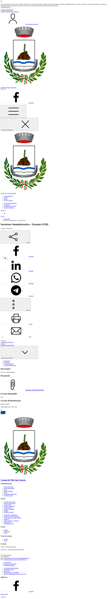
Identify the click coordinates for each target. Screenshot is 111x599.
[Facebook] (4, 213)
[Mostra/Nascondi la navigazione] (13, 111)
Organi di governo (8, 486)
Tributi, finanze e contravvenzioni (12, 517)
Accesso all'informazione (10, 203)
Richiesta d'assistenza (9, 565)
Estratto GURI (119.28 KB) (34, 390)
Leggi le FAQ (7, 562)
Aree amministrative (9, 488)
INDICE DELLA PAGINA (7, 358)
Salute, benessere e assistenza (11, 520)
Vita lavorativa (7, 504)
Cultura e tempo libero (9, 503)
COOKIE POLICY (6, 7)
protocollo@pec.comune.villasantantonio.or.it (15, 559)
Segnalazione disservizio (10, 564)
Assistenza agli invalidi (10, 206)
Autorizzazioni (7, 522)
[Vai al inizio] (1, 409)
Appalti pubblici (8, 507)
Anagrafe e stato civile (9, 502)
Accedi (2, 216)
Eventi (5, 540)
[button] (8, 196)
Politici (5, 492)
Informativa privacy (9, 569)
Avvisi (5, 533)
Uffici (5, 489)
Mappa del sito (4, 594)
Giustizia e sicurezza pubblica (11, 516)
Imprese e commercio (9, 506)
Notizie (6, 530)
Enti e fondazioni (8, 491)
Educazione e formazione (10, 515)
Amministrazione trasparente (11, 568)
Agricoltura (7, 204)
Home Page (7, 219)
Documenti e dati (8, 495)
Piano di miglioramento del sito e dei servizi (15, 574)
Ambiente (6, 519)
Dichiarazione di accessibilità (11, 572)
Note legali (7, 571)
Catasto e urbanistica (9, 509)
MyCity (4, 597)
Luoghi (6, 539)
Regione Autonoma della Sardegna (10, 11)
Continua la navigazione (7, 10)
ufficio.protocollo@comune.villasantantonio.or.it (16, 558)
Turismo (6, 510)
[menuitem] (19, 256)
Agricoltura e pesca (9, 523)
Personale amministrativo (10, 494)
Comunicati (7, 531)
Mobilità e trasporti (9, 512)
